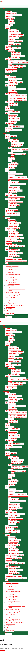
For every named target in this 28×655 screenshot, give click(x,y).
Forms (7, 170)
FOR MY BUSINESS (7, 216)
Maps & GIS (8, 46)
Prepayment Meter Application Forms (17, 177)
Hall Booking (11, 159)
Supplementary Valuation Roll (15, 202)
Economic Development (13, 279)
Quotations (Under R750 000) (12, 228)
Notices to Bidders (12, 226)
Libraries (10, 152)
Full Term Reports (12, 116)
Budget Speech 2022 (13, 105)
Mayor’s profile (12, 87)
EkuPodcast (8, 317)
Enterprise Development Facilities (14, 259)
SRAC (9, 300)
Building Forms (12, 172)
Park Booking (11, 157)
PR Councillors (11, 90)
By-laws (7, 106)
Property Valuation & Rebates (13, 198)
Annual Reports (9, 24)
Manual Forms (11, 207)
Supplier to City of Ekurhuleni (15, 234)
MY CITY (4, 10)
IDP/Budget (8, 26)
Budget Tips (11, 39)
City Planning (11, 277)
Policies (7, 108)
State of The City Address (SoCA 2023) (17, 98)
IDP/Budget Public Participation (15, 126)
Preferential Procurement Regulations (15, 238)
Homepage (2, 650)
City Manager (9, 308)
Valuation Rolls (12, 251)
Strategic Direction (10, 18)
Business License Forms (13, 188)
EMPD (9, 287)
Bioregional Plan (10, 211)
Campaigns (8, 59)
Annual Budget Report (13, 31)
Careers (7, 134)
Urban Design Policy (16, 54)
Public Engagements (10, 123)
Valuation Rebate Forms (14, 187)
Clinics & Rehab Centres (16, 151)
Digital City (11, 21)
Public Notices (9, 128)
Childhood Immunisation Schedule (19, 149)
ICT (6, 312)
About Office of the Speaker (15, 79)
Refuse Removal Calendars (17, 143)
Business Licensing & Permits (12, 215)
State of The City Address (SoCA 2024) (17, 97)
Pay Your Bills (11, 167)
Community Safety (10, 285)
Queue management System (12, 213)
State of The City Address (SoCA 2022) (17, 100)
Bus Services (14, 162)
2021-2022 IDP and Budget (14, 44)
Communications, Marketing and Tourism (15, 305)
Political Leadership (10, 85)
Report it (8, 169)
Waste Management (13, 141)
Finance (7, 310)
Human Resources (10, 313)
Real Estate (10, 275)
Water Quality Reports (13, 118)
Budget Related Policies (14, 111)
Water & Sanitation (13, 139)
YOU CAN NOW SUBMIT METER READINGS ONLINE (18, 63)
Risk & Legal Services (10, 280)
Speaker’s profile (12, 80)
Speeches (8, 131)
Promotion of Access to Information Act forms (18, 179)
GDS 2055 (10, 19)
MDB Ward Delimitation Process (13, 47)
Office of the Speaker (11, 77)
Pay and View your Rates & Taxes (16, 197)
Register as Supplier (13, 231)
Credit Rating (9, 16)
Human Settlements (13, 164)
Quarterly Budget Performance (15, 34)
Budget (7, 28)
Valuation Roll (11, 200)
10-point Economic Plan (14, 57)
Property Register (12, 203)
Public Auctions (9, 257)
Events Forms (11, 175)
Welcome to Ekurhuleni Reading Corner (18, 155)
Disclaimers (8, 72)
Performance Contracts (11, 70)
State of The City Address (12, 93)
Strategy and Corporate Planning (13, 302)
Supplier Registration (11, 230)
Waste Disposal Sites (16, 146)
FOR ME (4, 133)
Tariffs (7, 208)
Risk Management (12, 282)
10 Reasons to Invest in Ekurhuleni (14, 241)
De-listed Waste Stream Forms (15, 174)
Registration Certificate (11, 69)
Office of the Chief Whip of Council (14, 82)
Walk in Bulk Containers (16, 144)
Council (7, 75)
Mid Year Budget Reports (14, 33)
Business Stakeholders (11, 239)
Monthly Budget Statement (15, 36)
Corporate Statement (11, 13)
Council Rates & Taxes (11, 195)
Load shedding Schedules (12, 210)
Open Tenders (11, 220)
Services (8, 138)
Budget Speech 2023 (13, 103)
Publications (9, 243)
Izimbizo (10, 124)
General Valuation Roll (13, 205)
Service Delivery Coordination (12, 303)
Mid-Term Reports (12, 115)
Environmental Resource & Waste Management (15, 271)
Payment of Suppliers (13, 236)
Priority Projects (9, 49)
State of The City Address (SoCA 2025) (17, 95)
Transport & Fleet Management (15, 294)
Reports (8, 113)
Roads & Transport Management (13, 292)
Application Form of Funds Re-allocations (15, 41)
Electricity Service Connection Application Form (15, 191)
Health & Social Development (14, 298)
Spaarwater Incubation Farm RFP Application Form (16, 261)
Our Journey (8, 11)
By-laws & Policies (10, 110)
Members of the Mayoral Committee (17, 88)
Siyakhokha (8, 193)
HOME (4, 8)
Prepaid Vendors (12, 166)
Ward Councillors (12, 92)
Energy (9, 267)
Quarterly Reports (12, 121)
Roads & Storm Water (13, 295)
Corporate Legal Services (14, 284)
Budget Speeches (12, 29)
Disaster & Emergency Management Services (16, 289)
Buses (9, 161)
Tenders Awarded (12, 221)
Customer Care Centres (11, 136)
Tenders (8, 218)
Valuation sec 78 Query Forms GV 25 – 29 (17, 184)
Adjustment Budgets (13, 38)
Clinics (9, 147)
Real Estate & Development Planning (14, 274)
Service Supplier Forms (13, 182)
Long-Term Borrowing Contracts (13, 15)
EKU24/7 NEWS (6, 315)
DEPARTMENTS (6, 264)
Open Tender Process (13, 225)
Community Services (10, 297)
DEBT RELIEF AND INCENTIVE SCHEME (17, 60)
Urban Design (11, 51)
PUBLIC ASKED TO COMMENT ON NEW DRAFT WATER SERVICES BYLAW (17, 66)
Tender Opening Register (14, 223)
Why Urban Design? (15, 52)
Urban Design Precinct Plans (17, 56)
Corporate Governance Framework (14, 129)
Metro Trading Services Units (12, 266)
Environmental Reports (14, 120)
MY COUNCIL (6, 74)
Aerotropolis (11, 23)
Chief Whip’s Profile (13, 83)
